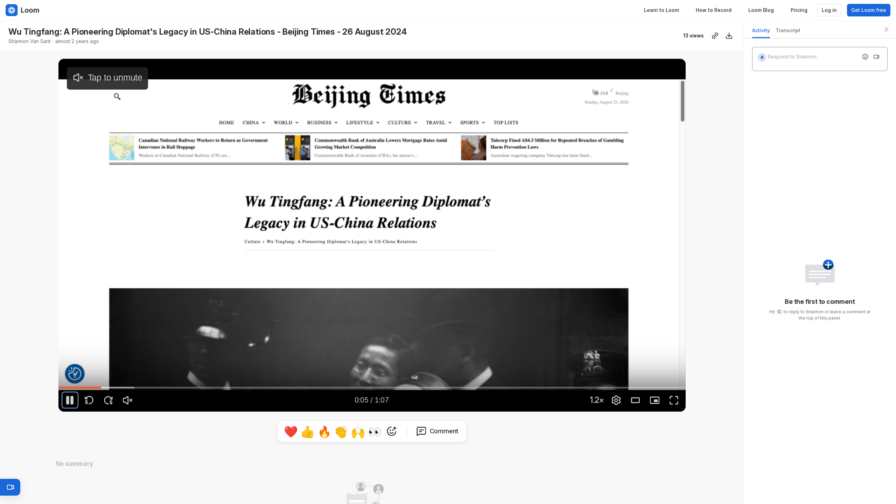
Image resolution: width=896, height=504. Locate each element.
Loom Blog (761, 10)
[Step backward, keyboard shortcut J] (89, 400)
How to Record (714, 10)
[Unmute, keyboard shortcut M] (127, 400)
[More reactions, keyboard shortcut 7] (424, 431)
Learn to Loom (661, 10)
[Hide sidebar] (886, 29)
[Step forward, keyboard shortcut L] (108, 400)
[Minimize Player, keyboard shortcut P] (655, 400)
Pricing (799, 10)
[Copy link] (715, 35)
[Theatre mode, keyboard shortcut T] (635, 400)
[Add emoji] (865, 56)
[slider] (372, 387)
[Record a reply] (876, 56)
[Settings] (616, 400)
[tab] (761, 32)
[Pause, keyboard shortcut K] (70, 400)
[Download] (729, 35)
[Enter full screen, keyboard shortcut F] (674, 400)
